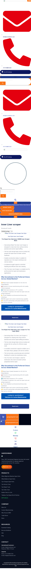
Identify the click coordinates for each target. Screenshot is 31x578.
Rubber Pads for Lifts (7, 492)
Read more (15, 317)
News (3, 518)
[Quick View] (15, 314)
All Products (5, 498)
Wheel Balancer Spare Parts (8, 479)
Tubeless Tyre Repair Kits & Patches (10, 495)
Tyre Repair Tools (6, 487)
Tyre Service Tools (6, 484)
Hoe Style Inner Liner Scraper (15, 236)
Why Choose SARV (6, 512)
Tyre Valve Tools (6, 489)
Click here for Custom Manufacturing (15, 308)
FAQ (3, 533)
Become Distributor (6, 530)
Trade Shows (5, 515)
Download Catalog (6, 527)
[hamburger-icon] (15, 77)
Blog (3, 535)
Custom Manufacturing (7, 510)
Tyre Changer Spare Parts (8, 481)
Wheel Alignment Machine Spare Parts (11, 476)
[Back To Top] (1, 569)
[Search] (3, 83)
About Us (4, 507)
